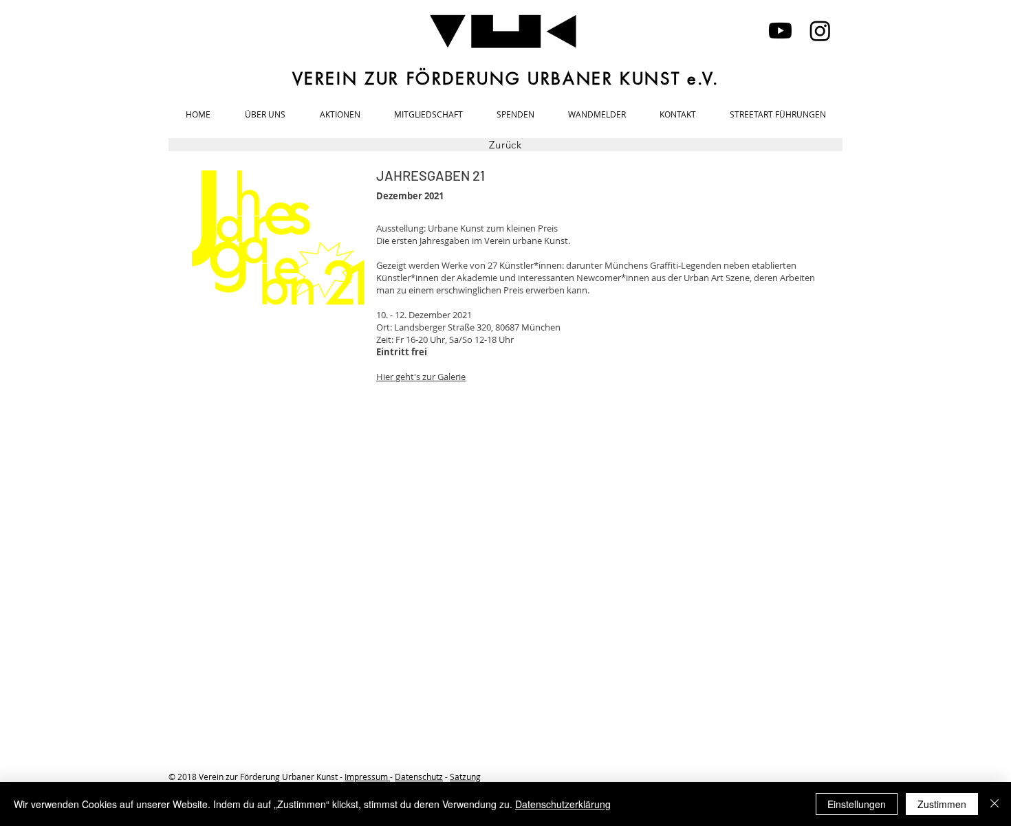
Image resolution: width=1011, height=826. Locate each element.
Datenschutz (419, 776)
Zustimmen (941, 804)
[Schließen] (994, 804)
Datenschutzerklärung (563, 804)
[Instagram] (820, 30)
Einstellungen (856, 804)
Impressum (367, 776)
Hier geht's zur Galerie (421, 376)
